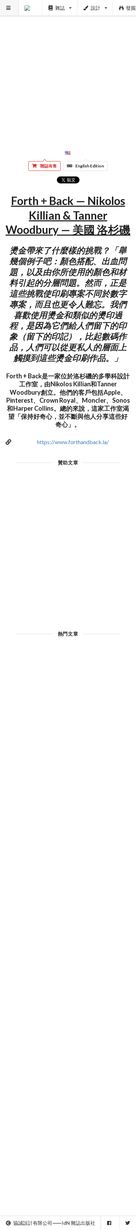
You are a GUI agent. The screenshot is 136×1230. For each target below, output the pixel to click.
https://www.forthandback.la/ (73, 442)
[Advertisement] (68, 68)
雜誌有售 (48, 165)
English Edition (89, 165)
